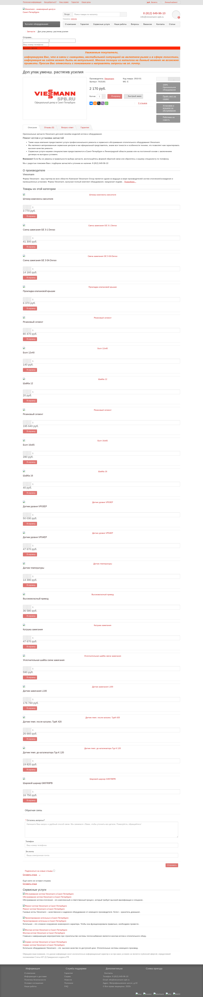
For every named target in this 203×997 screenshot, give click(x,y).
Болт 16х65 (29, 445)
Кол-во (92, 96)
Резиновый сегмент (33, 322)
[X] (99, 103)
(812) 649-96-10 (121, 976)
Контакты (160, 24)
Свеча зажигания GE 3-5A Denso (39, 260)
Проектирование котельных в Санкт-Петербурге (44, 921)
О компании (70, 24)
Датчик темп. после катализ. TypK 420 (42, 721)
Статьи (172, 24)
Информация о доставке (35, 976)
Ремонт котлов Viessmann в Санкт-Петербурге (44, 909)
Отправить (172, 865)
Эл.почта (30, 851)
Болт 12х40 (29, 352)
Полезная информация (32, 2)
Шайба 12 (28, 383)
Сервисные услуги (101, 24)
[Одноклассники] (95, 103)
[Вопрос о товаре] (162, 79)
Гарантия (75, 2)
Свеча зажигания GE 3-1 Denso (39, 229)
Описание (32, 127)
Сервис (67, 976)
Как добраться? (50, 2)
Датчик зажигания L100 (35, 691)
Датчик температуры (33, 568)
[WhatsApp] (106, 103)
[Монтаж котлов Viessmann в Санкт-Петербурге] (101, 929)
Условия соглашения (33, 983)
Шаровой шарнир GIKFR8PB (38, 783)
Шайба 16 (28, 475)
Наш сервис (64, 2)
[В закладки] (174, 79)
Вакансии (147, 24)
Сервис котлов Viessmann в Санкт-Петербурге (44, 945)
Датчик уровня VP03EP (35, 506)
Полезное (68, 983)
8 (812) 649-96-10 (154, 13)
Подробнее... (130, 182)
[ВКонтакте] (91, 103)
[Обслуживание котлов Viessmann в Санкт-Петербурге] (101, 893)
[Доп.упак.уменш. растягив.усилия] (55, 98)
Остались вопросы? (36, 820)
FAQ (66, 986)
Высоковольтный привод (35, 598)
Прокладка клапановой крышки (39, 291)
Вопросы (135, 24)
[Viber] (102, 103)
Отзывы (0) (49, 127)
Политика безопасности (35, 980)
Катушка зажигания (33, 629)
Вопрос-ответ (67, 127)
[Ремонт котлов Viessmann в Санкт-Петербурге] (101, 905)
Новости (68, 980)
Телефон (30, 841)
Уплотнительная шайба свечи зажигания (43, 660)
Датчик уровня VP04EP (35, 537)
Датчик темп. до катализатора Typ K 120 (43, 752)
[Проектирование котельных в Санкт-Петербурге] (101, 917)
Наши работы (120, 24)
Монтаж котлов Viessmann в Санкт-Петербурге (44, 933)
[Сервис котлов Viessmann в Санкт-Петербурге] (101, 941)
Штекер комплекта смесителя (38, 199)
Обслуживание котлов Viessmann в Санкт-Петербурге (47, 897)
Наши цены (86, 2)
